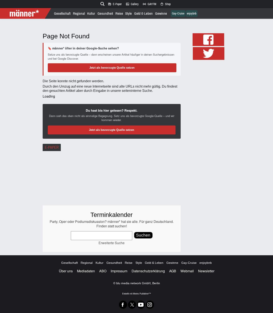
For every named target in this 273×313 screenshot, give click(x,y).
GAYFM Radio (149, 4)
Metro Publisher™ (142, 293)
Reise (119, 13)
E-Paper (115, 4)
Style (128, 13)
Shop (165, 4)
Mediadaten (86, 270)
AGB (172, 270)
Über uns (66, 270)
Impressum (119, 270)
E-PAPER (52, 147)
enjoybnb (191, 13)
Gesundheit (105, 13)
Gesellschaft (62, 13)
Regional (79, 13)
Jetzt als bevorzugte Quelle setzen (112, 67)
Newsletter (206, 270)
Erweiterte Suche (112, 242)
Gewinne (161, 13)
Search (102, 3)
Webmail (187, 270)
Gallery (132, 4)
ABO (102, 270)
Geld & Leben (143, 13)
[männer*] (26, 13)
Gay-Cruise (178, 13)
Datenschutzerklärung (148, 270)
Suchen (143, 235)
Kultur (91, 13)
